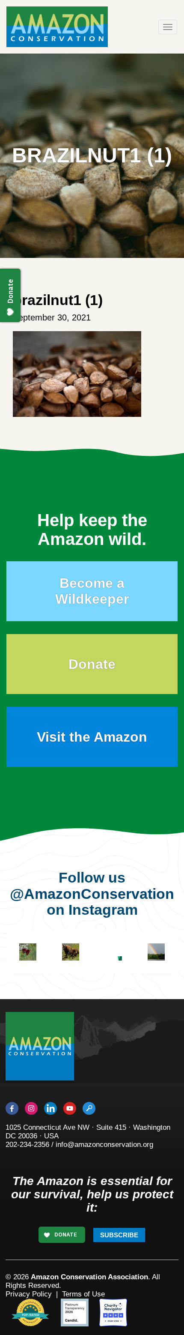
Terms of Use (83, 1294)
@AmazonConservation (92, 894)
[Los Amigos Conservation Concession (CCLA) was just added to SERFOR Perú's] (156, 952)
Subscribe (119, 1235)
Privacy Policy (29, 1294)
